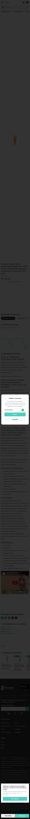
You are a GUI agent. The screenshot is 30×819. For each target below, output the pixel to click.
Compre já (22, 815)
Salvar (15, 414)
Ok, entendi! (15, 798)
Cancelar (15, 419)
